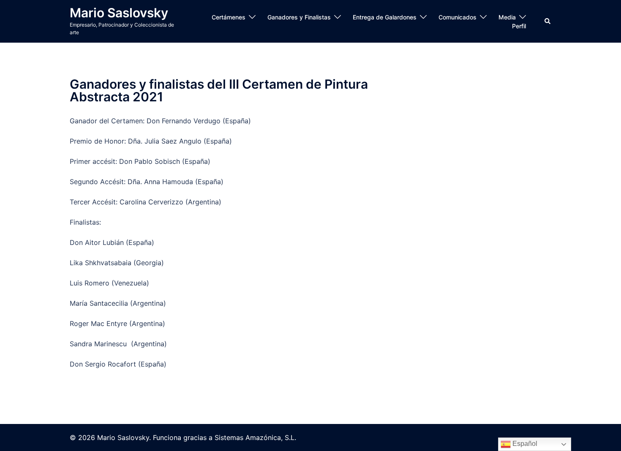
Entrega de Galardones (385, 17)
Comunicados (458, 17)
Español (524, 443)
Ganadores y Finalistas (299, 17)
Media (507, 17)
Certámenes (228, 17)
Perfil (519, 26)
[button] (548, 21)
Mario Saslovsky (119, 12)
